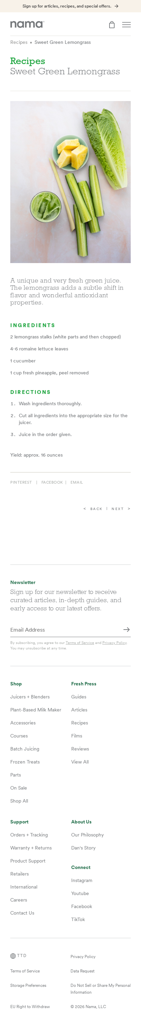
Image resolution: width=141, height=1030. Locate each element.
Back (96, 509)
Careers (18, 900)
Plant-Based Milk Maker (35, 709)
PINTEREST (21, 482)
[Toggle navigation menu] (126, 25)
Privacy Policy (114, 642)
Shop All (19, 801)
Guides (78, 696)
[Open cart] (112, 24)
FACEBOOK (52, 482)
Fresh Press (84, 683)
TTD (22, 955)
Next (118, 509)
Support (19, 821)
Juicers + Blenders (30, 696)
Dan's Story (83, 848)
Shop (16, 683)
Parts (15, 775)
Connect (80, 867)
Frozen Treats (25, 762)
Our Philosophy (87, 834)
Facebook (81, 906)
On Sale (18, 788)
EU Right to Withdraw (30, 1006)
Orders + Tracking (29, 834)
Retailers (19, 874)
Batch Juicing (24, 749)
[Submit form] (127, 630)
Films (76, 736)
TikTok (78, 919)
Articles (79, 709)
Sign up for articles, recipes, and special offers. (67, 6)
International (23, 887)
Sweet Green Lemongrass (63, 42)
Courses (19, 736)
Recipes (18, 42)
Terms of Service (80, 642)
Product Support (28, 861)
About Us (81, 821)
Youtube (80, 893)
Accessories (23, 722)
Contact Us (22, 913)
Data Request (82, 971)
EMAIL (76, 482)
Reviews (80, 749)
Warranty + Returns (31, 848)
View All (80, 762)
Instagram (81, 880)
